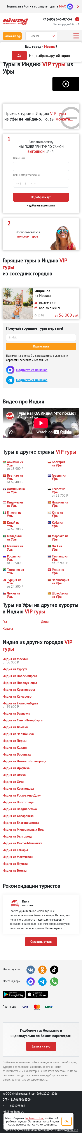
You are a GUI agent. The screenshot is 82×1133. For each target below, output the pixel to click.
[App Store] (37, 994)
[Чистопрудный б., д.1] (78, 19)
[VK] (30, 970)
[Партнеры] (38, 1007)
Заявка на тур (12, 36)
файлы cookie (34, 1118)
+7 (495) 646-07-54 (57, 19)
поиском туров (27, 236)
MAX (62, 6)
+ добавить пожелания (41, 205)
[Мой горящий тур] (15, 21)
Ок (67, 1121)
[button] (65, 84)
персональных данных (34, 360)
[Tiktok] (54, 970)
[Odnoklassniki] (42, 970)
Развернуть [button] (52, 928)
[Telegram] (42, 981)
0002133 (72, 1130)
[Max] (70, 6)
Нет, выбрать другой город (49, 55)
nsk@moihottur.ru (13, 1111)
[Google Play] (14, 994)
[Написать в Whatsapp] (54, 981)
